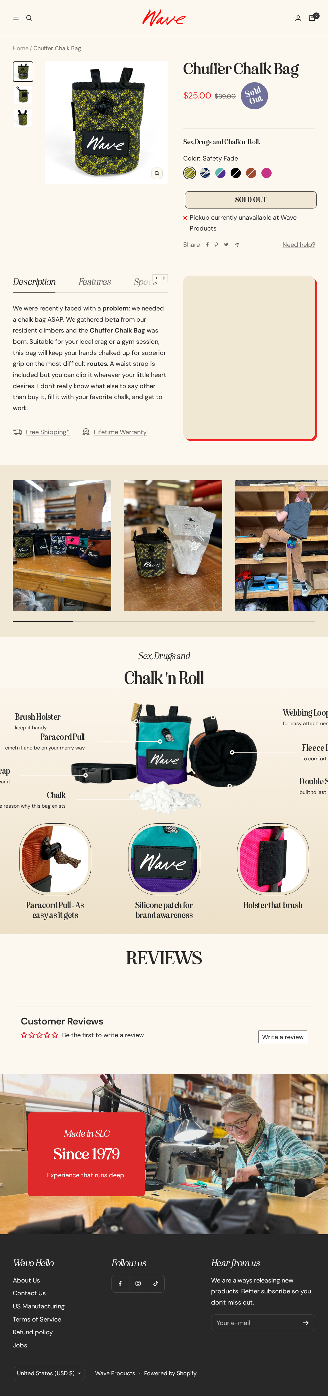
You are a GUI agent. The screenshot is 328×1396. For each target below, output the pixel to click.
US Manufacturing (39, 1306)
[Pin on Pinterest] (216, 244)
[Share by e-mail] (237, 245)
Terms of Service (37, 1319)
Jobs (20, 1345)
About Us (26, 1280)
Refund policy (33, 1332)
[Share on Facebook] (207, 244)
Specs (145, 281)
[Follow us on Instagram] (138, 1283)
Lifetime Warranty (120, 432)
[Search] (29, 18)
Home (21, 48)
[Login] (298, 18)
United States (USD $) (46, 1373)
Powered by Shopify (170, 1373)
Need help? (299, 244)
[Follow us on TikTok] (155, 1283)
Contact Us (29, 1293)
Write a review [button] (283, 1037)
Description (34, 281)
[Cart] (312, 18)
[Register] (306, 1323)
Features (94, 281)
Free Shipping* (48, 432)
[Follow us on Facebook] (120, 1283)
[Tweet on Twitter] (226, 244)
